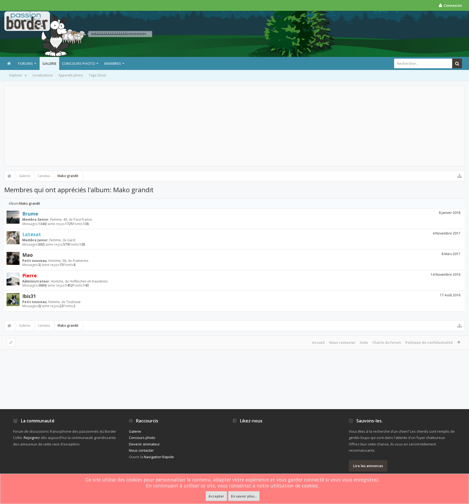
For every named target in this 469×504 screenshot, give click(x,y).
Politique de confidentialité (429, 342)
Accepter (216, 496)
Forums (25, 63)
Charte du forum (386, 342)
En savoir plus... (244, 496)
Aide (364, 342)
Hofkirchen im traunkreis (88, 281)
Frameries (80, 260)
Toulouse (73, 302)
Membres (112, 63)
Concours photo (78, 63)
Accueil (318, 342)
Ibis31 (29, 296)
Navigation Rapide (159, 456)
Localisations (43, 75)
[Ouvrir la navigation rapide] (459, 176)
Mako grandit (29, 203)
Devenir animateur (144, 444)
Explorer (15, 75)
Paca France (83, 219)
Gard (71, 240)
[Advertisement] (234, 126)
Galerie (49, 63)
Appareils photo (70, 75)
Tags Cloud (97, 75)
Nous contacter (342, 342)
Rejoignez (32, 437)
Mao (27, 255)
